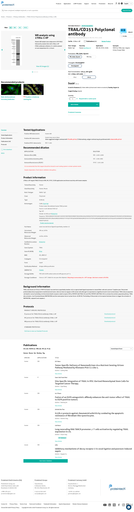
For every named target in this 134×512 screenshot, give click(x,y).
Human (25, 353)
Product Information (6, 138)
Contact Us (4, 504)
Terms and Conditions (35, 504)
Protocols (4, 144)
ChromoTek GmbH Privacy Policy (10, 507)
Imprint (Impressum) (64, 504)
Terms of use (23, 504)
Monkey (39, 353)
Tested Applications (6, 135)
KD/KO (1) (32, 349)
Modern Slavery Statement (80, 504)
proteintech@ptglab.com (8, 493)
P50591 (41, 270)
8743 (40, 251)
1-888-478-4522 (5, 491)
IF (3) (48, 349)
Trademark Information (50, 504)
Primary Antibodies (19, 17)
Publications (90, 41)
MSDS (2, 153)
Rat (35, 353)
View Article (58, 373)
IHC (20, 27)
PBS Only (89, 56)
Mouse (31, 353)
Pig (44, 353)
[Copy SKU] (84, 74)
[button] (128, 507)
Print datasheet (7, 149)
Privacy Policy (13, 504)
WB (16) (38, 349)
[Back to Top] (123, 507)
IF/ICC (25, 27)
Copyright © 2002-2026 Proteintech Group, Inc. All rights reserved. (40, 507)
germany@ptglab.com (74, 493)
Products (9, 17)
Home (3, 17)
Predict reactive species (47, 223)
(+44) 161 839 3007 (40, 491)
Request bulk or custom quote (87, 98)
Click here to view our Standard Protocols (36, 331)
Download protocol (109, 314)
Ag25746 (45, 203)
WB (15, 27)
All (10, 27)
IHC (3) (44, 349)
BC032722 (54, 213)
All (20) (25, 349)
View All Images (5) (42, 66)
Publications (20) (6, 141)
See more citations (45, 461)
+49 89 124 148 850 (73, 491)
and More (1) (87, 48)
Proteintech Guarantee (74, 112)
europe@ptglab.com (40, 493)
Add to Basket (74, 104)
